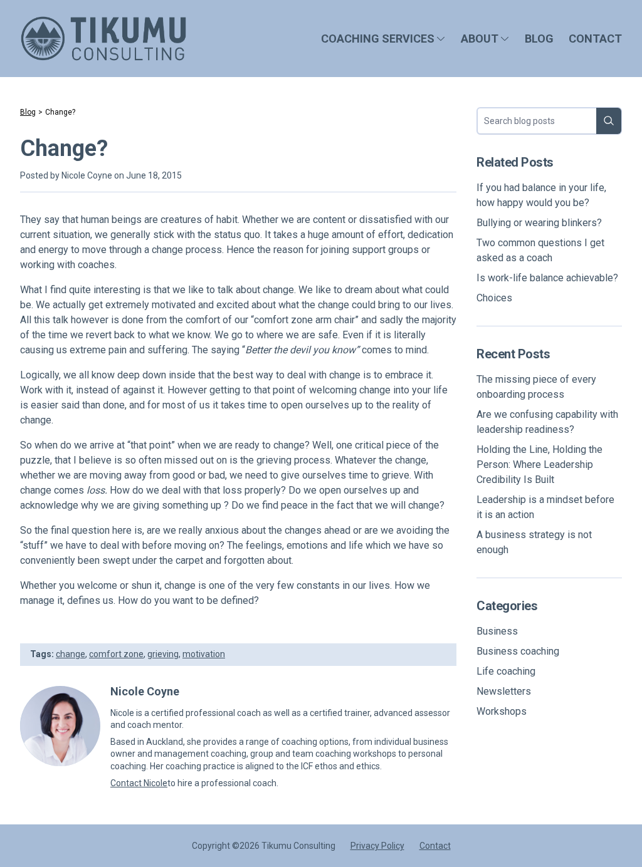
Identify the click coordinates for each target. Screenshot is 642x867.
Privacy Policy (377, 846)
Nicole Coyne (86, 175)
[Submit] (608, 121)
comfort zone (116, 654)
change (70, 654)
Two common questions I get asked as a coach (540, 250)
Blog (539, 38)
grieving (163, 654)
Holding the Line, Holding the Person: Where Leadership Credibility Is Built (539, 464)
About (479, 38)
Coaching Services (377, 38)
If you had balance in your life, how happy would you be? (541, 195)
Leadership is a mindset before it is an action (545, 507)
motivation (203, 654)
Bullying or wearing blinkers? (539, 223)
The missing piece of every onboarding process (536, 386)
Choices (494, 298)
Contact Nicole (138, 783)
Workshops (501, 711)
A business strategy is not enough (534, 542)
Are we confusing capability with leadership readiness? (547, 421)
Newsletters (503, 691)
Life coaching (505, 671)
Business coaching (517, 651)
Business (497, 631)
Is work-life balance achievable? (547, 278)
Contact (595, 38)
